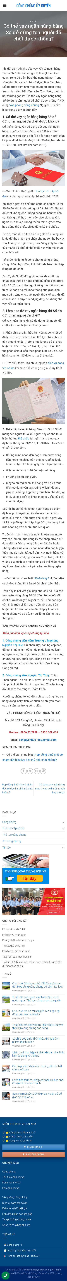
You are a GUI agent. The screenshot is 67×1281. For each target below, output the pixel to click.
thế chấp (23, 438)
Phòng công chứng (40, 1273)
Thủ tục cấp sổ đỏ (13, 828)
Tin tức (33, 21)
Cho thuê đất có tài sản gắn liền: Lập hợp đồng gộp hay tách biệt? (36, 1012)
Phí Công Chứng (11, 841)
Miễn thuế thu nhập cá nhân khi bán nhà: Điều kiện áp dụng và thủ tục (38, 1054)
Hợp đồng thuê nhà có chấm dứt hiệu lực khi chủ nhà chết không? (17, 788)
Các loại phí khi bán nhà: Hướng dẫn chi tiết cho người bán (37, 1068)
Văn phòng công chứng (24, 105)
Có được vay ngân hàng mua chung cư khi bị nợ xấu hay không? (50, 788)
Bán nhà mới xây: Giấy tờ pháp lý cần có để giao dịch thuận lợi (37, 1095)
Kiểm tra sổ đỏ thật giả (14, 1208)
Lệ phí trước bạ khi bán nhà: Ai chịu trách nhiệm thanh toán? (35, 1040)
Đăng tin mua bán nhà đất (16, 1224)
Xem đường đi (34, 1147)
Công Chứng (22, 1273)
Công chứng (9, 822)
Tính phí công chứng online (16, 1219)
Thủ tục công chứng (14, 834)
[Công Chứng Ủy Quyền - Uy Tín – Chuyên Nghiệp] (33, 5)
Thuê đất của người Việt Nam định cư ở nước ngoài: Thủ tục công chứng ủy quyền (36, 999)
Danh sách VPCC (11, 1182)
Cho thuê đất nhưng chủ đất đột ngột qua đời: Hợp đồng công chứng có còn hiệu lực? (37, 985)
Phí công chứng (35, 1154)
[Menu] (4, 5)
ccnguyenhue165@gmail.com (38, 739)
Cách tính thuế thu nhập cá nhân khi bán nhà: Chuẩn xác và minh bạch (38, 1081)
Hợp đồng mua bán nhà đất (17, 1213)
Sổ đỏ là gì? (41, 578)
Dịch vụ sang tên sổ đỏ (14, 1202)
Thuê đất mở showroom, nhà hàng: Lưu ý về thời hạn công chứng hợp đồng (37, 1026)
